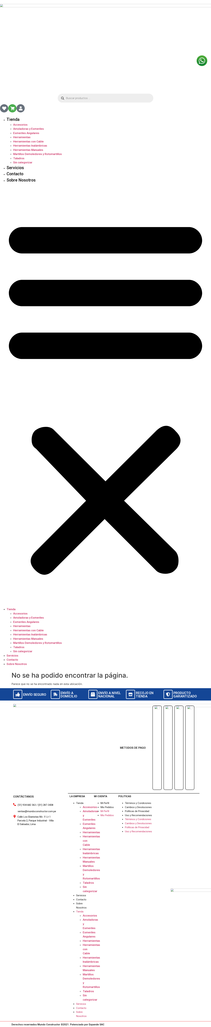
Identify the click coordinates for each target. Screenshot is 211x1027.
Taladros (18, 158)
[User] (20, 108)
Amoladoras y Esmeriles (28, 128)
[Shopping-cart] (12, 108)
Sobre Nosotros (21, 180)
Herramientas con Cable (28, 141)
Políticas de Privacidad (137, 811)
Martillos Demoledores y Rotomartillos (37, 154)
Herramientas (21, 137)
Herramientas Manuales (28, 150)
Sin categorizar (22, 162)
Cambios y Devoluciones (138, 807)
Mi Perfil (105, 803)
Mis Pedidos (107, 807)
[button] (105, 395)
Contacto (15, 173)
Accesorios (20, 124)
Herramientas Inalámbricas (30, 145)
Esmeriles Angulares (26, 133)
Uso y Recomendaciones (138, 815)
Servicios (15, 167)
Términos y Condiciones (138, 803)
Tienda (13, 119)
